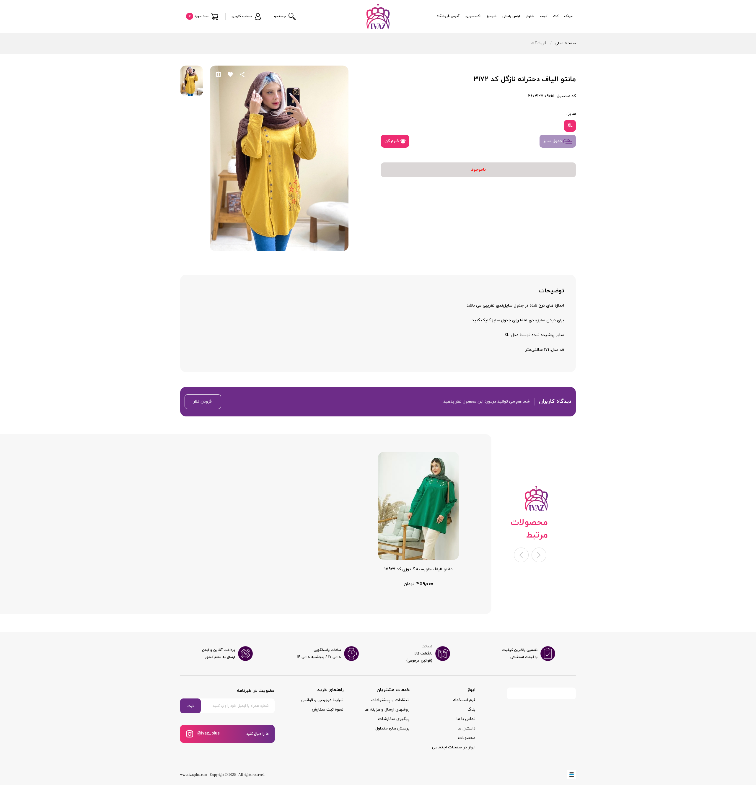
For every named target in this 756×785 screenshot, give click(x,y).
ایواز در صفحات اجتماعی (453, 747)
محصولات (466, 738)
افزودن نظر (203, 401)
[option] (418, 519)
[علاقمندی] (230, 74)
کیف (543, 16)
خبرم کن (392, 141)
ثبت (191, 706)
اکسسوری (472, 16)
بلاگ (471, 709)
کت (555, 16)
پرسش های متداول (392, 728)
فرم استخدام (464, 700)
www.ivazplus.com (193, 775)
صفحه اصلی (565, 43)
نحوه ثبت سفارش (327, 709)
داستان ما (466, 728)
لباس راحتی (511, 16)
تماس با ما (466, 719)
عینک (568, 16)
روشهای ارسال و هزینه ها (387, 709)
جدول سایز (553, 141)
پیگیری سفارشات (394, 719)
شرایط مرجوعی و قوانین (322, 700)
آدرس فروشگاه (448, 16)
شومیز (491, 16)
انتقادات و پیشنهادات (390, 700)
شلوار (530, 16)
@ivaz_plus (208, 733)
